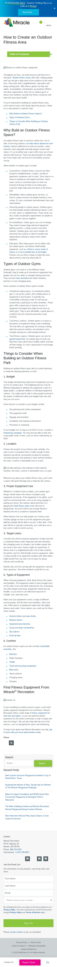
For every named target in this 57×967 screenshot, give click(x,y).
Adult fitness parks (22, 506)
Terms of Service (33, 912)
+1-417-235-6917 (22, 852)
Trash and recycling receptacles (22, 666)
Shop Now (27, 12)
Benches (13, 654)
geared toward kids (17, 339)
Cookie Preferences (28, 949)
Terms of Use (36, 942)
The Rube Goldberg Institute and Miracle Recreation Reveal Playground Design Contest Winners (27, 807)
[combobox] (28, 900)
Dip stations (14, 632)
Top (48, 962)
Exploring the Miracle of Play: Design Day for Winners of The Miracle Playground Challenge (28, 786)
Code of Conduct (18, 946)
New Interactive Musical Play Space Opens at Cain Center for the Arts (27, 817)
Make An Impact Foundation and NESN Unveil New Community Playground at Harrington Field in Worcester (27, 797)
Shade (12, 662)
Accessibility (40, 946)
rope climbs (31, 616)
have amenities (22, 278)
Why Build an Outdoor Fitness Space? (25, 113)
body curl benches (26, 628)
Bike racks (13, 670)
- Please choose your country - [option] (19, 900)
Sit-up (11, 628)
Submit (42, 763)
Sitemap (31, 946)
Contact (7, 836)
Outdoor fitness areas (21, 78)
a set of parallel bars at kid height (32, 252)
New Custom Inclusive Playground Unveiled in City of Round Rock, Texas (27, 776)
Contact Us (9, 962)
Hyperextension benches (19, 624)
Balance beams (16, 620)
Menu (48, 25)
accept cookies (16, 932)
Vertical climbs (15, 616)
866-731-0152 (15, 849)
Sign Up (28, 923)
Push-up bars (15, 635)
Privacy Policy (9, 910)
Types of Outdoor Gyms (19, 117)
